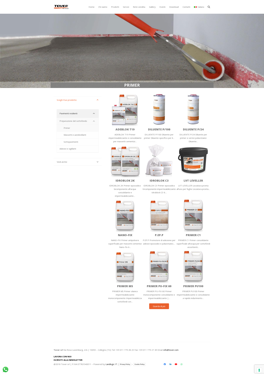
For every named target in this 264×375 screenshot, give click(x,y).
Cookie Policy (139, 364)
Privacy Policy (125, 364)
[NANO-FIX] (125, 223)
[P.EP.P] (159, 223)
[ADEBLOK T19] (125, 117)
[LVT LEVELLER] (193, 170)
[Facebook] (164, 364)
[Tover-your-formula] (61, 7)
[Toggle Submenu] (94, 113)
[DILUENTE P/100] (159, 117)
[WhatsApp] (181, 364)
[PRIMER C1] (193, 223)
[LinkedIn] (170, 364)
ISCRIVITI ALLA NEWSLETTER (68, 360)
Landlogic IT (111, 364)
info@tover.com (170, 350)
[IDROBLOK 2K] (125, 170)
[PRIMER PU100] (193, 276)
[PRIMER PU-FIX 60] (159, 276)
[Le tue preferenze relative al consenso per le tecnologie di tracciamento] (259, 370)
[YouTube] (176, 364)
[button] (120, 6)
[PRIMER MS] (125, 276)
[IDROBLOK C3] (159, 170)
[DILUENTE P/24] (193, 117)
